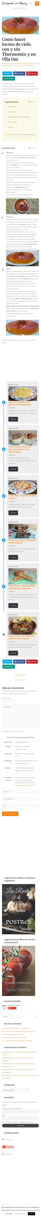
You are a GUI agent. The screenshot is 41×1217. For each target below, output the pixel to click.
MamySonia (12, 408)
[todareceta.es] (7, 1154)
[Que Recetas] (6, 1139)
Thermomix (10, 65)
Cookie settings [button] (19, 1214)
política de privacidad (16, 731)
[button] (31, 4)
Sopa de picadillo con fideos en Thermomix (19, 403)
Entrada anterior (20, 675)
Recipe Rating (6, 698)
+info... (28, 742)
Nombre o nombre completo (11, 1108)
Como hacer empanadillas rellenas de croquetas (21, 587)
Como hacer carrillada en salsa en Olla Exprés (21, 637)
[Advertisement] (20, 852)
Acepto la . (13, 731)
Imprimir (33, 102)
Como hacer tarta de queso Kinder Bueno (22, 541)
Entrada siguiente (20, 680)
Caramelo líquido (10, 134)
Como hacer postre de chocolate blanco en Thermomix (19, 449)
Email (3, 1115)
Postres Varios (29, 63)
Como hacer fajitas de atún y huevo (12, 1034)
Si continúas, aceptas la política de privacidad (18, 1122)
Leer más (13, 419)
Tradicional (17, 65)
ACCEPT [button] (31, 1213)
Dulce (13, 63)
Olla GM (22, 63)
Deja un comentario (28, 65)
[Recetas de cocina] (8, 1147)
